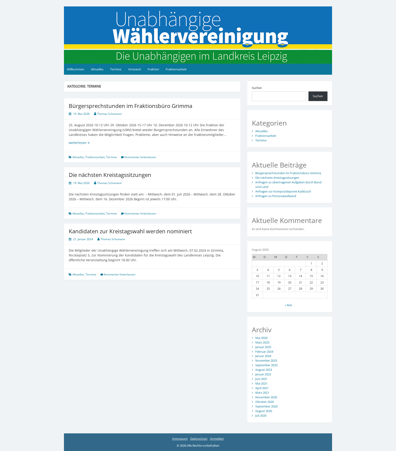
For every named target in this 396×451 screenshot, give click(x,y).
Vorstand (134, 69)
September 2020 (266, 406)
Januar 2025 (263, 347)
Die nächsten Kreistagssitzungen (110, 175)
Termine (115, 69)
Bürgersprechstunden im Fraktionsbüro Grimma (130, 106)
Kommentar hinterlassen (140, 157)
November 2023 (266, 360)
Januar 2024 (263, 356)
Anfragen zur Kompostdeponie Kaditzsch (283, 191)
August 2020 (263, 411)
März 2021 (262, 392)
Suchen (257, 88)
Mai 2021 (261, 383)
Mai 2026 (261, 338)
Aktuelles (97, 69)
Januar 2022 (263, 374)
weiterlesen (94, 142)
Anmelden (217, 439)
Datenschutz (198, 439)
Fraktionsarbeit (176, 69)
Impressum (180, 439)
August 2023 (263, 370)
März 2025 (262, 342)
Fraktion (153, 69)
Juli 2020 (260, 415)
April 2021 (262, 388)
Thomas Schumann (109, 114)
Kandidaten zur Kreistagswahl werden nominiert (130, 231)
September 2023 (266, 365)
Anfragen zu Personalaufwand (275, 196)
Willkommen (75, 69)
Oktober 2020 (264, 402)
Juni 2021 (261, 379)
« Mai (288, 305)
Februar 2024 (264, 351)
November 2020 (266, 397)
